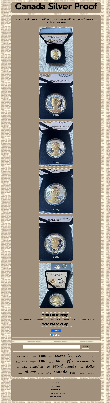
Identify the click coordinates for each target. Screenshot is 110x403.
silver (30, 371)
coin (43, 360)
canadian (36, 366)
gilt (18, 367)
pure (60, 361)
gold (78, 356)
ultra (48, 373)
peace (50, 356)
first (93, 361)
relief (20, 373)
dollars (92, 357)
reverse (60, 355)
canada (60, 371)
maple (70, 366)
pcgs (72, 372)
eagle (33, 362)
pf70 (70, 361)
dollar (90, 366)
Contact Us (56, 390)
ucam (81, 367)
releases (81, 373)
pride (40, 373)
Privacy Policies (56, 393)
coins (42, 355)
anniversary (83, 361)
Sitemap (56, 386)
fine (48, 366)
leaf (71, 355)
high (18, 362)
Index (56, 383)
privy (24, 367)
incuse (29, 357)
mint (24, 361)
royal (51, 362)
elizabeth (90, 373)
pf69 (34, 356)
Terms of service (56, 397)
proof (58, 366)
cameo (86, 357)
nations (21, 356)
